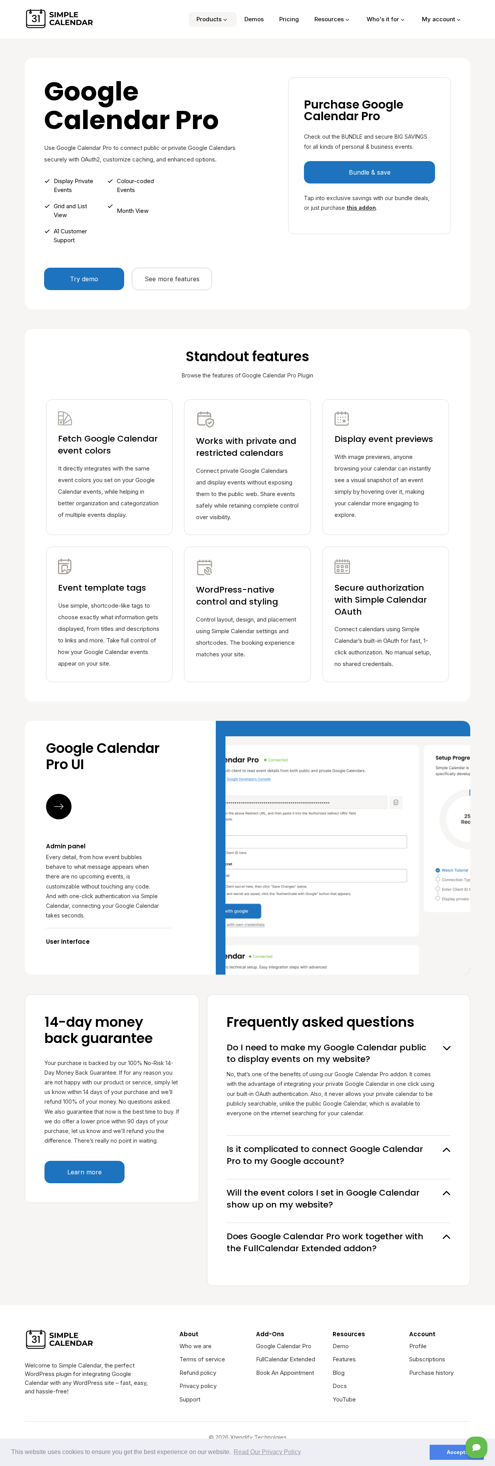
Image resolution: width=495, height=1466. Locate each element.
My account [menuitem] (438, 19)
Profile (418, 1346)
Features (344, 1359)
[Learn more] (59, 806)
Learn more (84, 1172)
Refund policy (197, 1372)
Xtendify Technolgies (258, 1437)
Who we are (195, 1346)
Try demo (84, 279)
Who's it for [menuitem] (383, 19)
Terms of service (202, 1359)
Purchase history (431, 1372)
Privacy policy (198, 1386)
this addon (361, 207)
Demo (341, 1346)
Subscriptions (427, 1359)
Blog (339, 1372)
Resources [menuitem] (329, 19)
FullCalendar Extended (285, 1359)
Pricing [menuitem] (289, 19)
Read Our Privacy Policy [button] (267, 1452)
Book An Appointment (285, 1372)
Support (189, 1399)
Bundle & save (370, 172)
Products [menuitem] (209, 19)
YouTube (344, 1399)
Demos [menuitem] (254, 19)
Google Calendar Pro (283, 1346)
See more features (172, 279)
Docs (340, 1386)
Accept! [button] (457, 1452)
